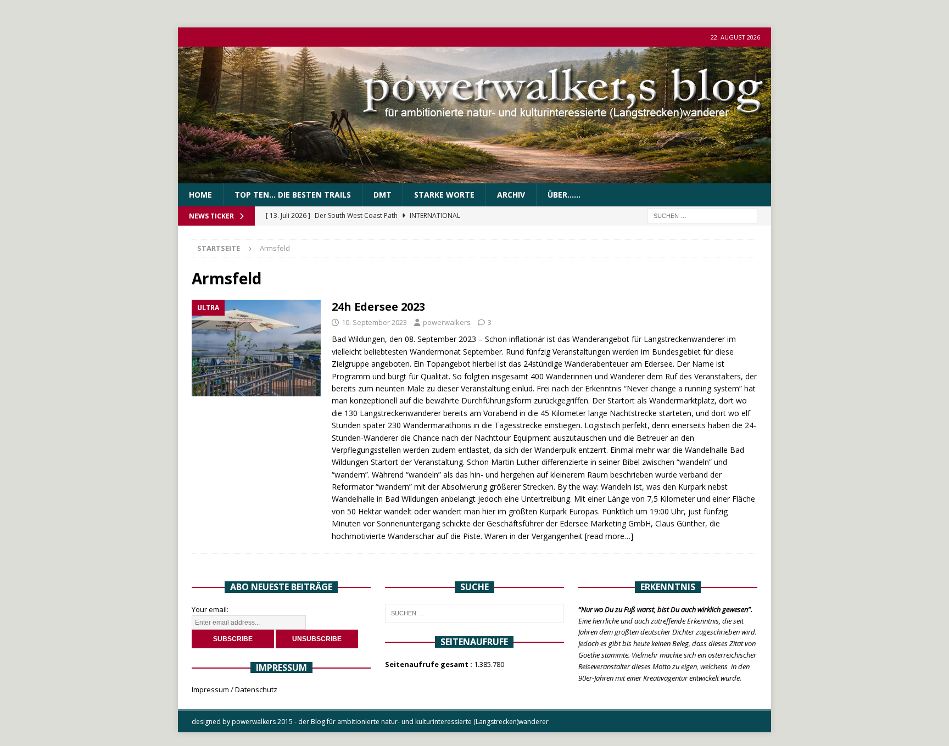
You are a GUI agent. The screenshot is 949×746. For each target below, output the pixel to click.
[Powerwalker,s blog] (474, 177)
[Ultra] (256, 348)
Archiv (511, 194)
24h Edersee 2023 (378, 306)
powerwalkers (447, 322)
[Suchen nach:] (702, 215)
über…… (564, 194)
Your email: (210, 609)
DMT (382, 194)
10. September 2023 (374, 322)
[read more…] (609, 536)
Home (200, 194)
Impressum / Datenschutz (234, 689)
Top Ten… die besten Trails (293, 194)
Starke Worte (444, 194)
